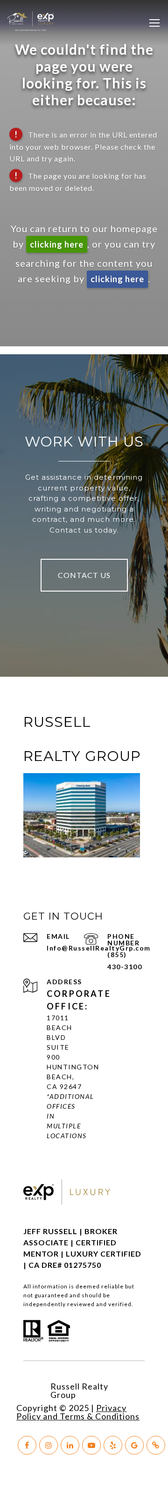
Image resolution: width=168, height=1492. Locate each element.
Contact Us (84, 574)
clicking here (57, 244)
